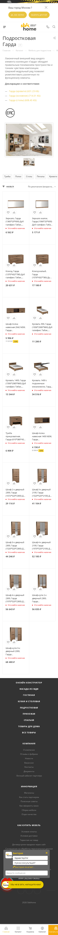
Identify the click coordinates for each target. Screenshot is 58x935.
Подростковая (29, 707)
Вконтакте (20, 890)
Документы (29, 771)
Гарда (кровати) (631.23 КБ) (24, 91)
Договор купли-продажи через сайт (29, 844)
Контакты (29, 767)
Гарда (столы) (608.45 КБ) (23, 100)
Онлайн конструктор (29, 682)
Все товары (29, 732)
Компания (29, 743)
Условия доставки (29, 835)
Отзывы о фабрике (29, 754)
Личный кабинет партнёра (29, 775)
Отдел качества (29, 814)
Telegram (29, 890)
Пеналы (40, 176)
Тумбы (7, 176)
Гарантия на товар (29, 840)
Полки (18, 176)
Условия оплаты (29, 831)
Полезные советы (29, 801)
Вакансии (29, 762)
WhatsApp (37, 890)
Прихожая (29, 713)
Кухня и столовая (29, 701)
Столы (29, 176)
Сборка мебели (29, 810)
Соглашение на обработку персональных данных (29, 848)
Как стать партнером (29, 797)
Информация (29, 786)
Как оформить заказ (29, 805)
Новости (29, 758)
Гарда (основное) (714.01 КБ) (24, 95)
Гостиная (29, 695)
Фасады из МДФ (29, 689)
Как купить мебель (29, 825)
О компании (29, 749)
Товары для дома (29, 726)
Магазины (29, 792)
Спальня (29, 720)
